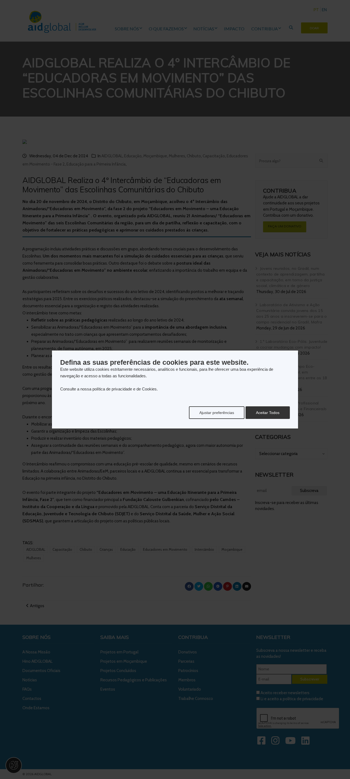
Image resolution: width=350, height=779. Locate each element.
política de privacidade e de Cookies (124, 389)
